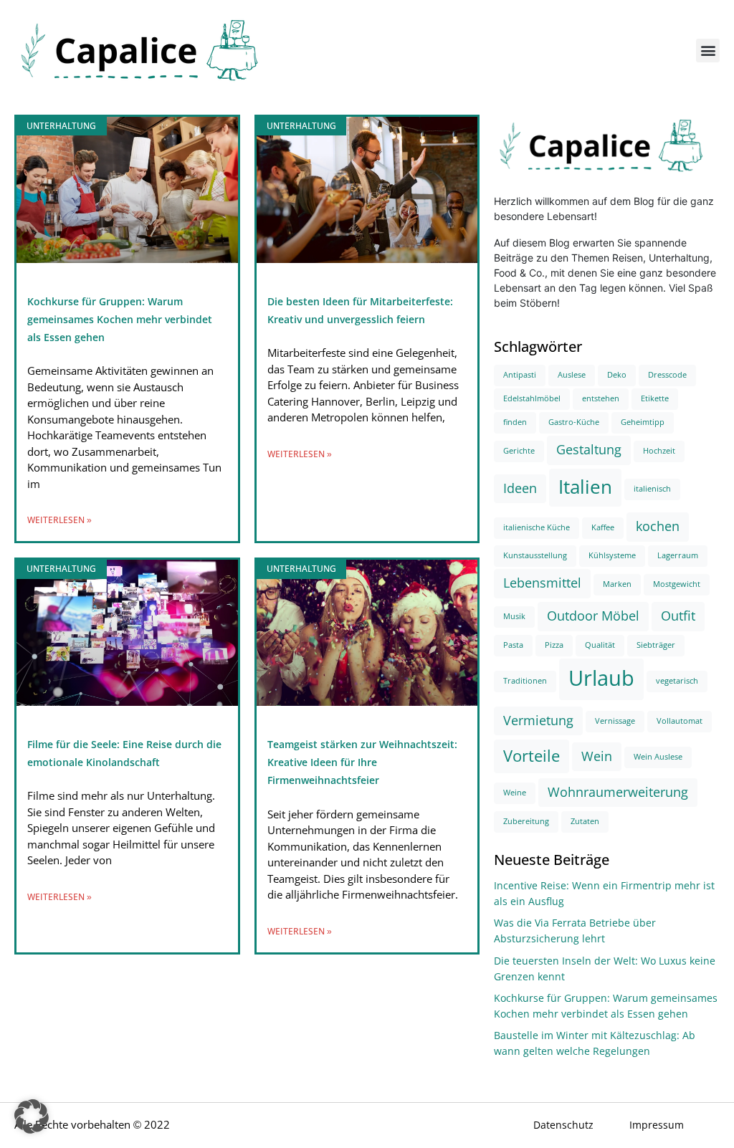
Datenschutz (563, 1125)
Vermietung (538, 721)
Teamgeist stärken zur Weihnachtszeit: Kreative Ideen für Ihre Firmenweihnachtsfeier (362, 762)
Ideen (520, 489)
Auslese (572, 375)
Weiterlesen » (59, 520)
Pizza (554, 645)
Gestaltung (588, 450)
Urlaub (601, 678)
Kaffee (602, 527)
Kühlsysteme (612, 555)
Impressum (656, 1125)
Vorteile (531, 756)
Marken (617, 584)
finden (515, 422)
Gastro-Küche (573, 422)
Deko (616, 375)
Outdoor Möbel (593, 616)
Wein (596, 757)
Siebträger (656, 645)
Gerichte (519, 451)
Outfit (678, 616)
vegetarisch (677, 681)
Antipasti (519, 375)
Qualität (600, 645)
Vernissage (615, 721)
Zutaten (585, 821)
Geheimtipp (642, 422)
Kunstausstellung (535, 555)
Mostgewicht (676, 584)
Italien (585, 487)
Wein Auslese (658, 757)
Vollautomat (679, 721)
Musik (514, 616)
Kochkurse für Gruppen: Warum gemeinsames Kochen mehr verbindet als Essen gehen (119, 319)
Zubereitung (526, 821)
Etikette (655, 398)
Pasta (513, 645)
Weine (514, 793)
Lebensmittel (542, 583)
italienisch (652, 489)
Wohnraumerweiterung (618, 792)
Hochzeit (659, 451)
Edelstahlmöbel (532, 398)
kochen (658, 527)
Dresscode (667, 375)
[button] (708, 50)
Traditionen (525, 681)
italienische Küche (536, 527)
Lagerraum (677, 555)
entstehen (600, 398)
